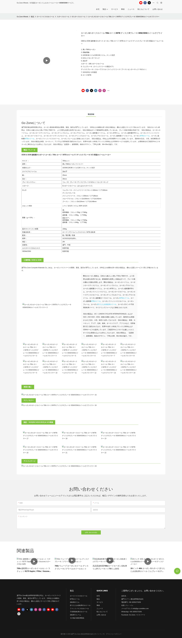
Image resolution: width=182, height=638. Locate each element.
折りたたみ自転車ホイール (106, 304)
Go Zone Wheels (22, 16)
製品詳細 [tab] (91, 114)
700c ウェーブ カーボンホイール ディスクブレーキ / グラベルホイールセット (71, 567)
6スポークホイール (79, 16)
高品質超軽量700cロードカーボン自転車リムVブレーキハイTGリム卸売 (110, 567)
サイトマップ (99, 634)
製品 (32, 16)
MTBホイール (145, 136)
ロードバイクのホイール (45, 16)
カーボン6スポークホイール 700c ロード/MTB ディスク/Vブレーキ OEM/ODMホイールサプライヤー (123, 16)
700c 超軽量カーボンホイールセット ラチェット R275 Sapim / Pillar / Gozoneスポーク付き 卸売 (34, 570)
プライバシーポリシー (114, 634)
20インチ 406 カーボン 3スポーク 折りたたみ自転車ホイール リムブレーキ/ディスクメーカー (147, 570)
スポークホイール (63, 16)
